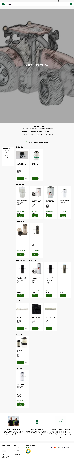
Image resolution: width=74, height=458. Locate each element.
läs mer (19, 434)
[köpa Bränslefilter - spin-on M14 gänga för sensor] (36, 192)
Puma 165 (19, 7)
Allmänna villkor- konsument (5, 448)
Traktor (13, 7)
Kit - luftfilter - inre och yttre (22, 351)
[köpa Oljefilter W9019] (22, 376)
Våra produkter (17, 454)
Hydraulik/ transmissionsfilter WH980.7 (50, 277)
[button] (26, 447)
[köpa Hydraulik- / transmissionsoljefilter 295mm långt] (36, 269)
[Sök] (71, 4)
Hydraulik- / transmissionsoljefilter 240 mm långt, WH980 (22, 277)
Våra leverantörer (17, 456)
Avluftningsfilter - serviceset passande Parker (21, 164)
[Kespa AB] (6, 4)
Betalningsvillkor (5, 454)
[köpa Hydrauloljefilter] (36, 230)
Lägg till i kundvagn (20, 178)
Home (3, 7)
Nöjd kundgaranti (17, 447)
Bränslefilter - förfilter (22, 200)
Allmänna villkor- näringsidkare (5, 451)
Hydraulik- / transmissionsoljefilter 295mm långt (36, 277)
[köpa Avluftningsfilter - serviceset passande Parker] (22, 155)
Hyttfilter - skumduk (36, 317)
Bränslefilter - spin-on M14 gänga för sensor (36, 201)
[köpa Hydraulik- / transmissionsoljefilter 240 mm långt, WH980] (22, 269)
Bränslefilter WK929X (64, 200)
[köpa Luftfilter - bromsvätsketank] (36, 155)
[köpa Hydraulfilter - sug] (22, 230)
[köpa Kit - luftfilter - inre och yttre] (22, 342)
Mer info (25, 178)
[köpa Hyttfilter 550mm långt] (51, 309)
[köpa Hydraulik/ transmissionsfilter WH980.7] (51, 269)
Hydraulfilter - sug (21, 238)
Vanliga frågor (16, 450)
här (44, 434)
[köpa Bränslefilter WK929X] (65, 192)
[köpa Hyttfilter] (22, 309)
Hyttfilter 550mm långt (50, 317)
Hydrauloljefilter (35, 238)
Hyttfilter (19, 317)
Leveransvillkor (5, 452)
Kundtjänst (16, 452)
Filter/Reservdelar (8, 7)
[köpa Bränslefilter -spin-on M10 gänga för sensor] (51, 192)
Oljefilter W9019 (20, 384)
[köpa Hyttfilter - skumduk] (36, 309)
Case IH (16, 7)
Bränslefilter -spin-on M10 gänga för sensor (50, 201)
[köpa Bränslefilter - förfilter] (22, 192)
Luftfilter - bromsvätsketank (35, 164)
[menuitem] (54, 1)
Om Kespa (16, 448)
